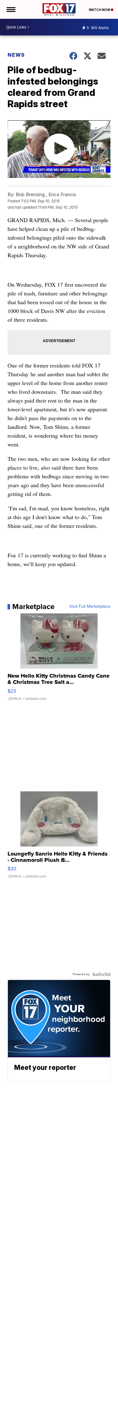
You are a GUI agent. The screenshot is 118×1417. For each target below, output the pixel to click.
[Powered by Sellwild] (101, 974)
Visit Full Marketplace (89, 606)
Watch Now (100, 10)
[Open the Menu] (10, 9)
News (16, 55)
